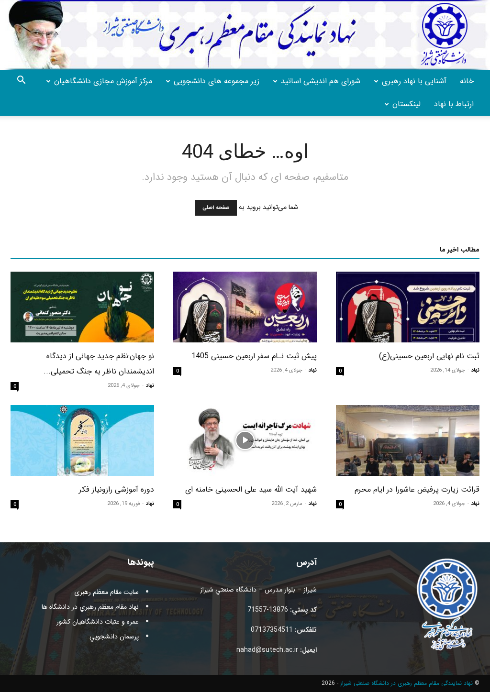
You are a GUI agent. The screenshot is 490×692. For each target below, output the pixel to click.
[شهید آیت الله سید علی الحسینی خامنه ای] (245, 440)
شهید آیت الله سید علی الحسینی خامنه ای (251, 489)
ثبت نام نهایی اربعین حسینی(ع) (429, 356)
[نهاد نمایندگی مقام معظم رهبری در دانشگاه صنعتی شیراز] (245, 35)
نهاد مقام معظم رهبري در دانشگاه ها (90, 607)
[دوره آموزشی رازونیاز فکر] (82, 440)
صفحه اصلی (216, 208)
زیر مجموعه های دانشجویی (216, 81)
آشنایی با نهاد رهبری (414, 81)
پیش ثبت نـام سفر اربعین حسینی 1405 (254, 356)
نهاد (475, 370)
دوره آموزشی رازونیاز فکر (116, 489)
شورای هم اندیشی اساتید (320, 81)
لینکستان (406, 104)
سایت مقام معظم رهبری (106, 592)
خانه (467, 81)
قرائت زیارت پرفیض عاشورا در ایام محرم (417, 489)
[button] (21, 82)
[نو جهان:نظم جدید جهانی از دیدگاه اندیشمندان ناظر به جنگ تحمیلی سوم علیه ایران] (82, 307)
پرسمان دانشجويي (114, 636)
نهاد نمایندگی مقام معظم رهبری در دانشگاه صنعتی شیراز (406, 683)
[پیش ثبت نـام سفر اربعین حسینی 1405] (245, 307)
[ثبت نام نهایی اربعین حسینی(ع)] (407, 307)
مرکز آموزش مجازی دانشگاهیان (103, 81)
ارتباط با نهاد (454, 104)
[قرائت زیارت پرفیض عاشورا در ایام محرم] (407, 440)
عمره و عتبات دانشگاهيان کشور (97, 621)
